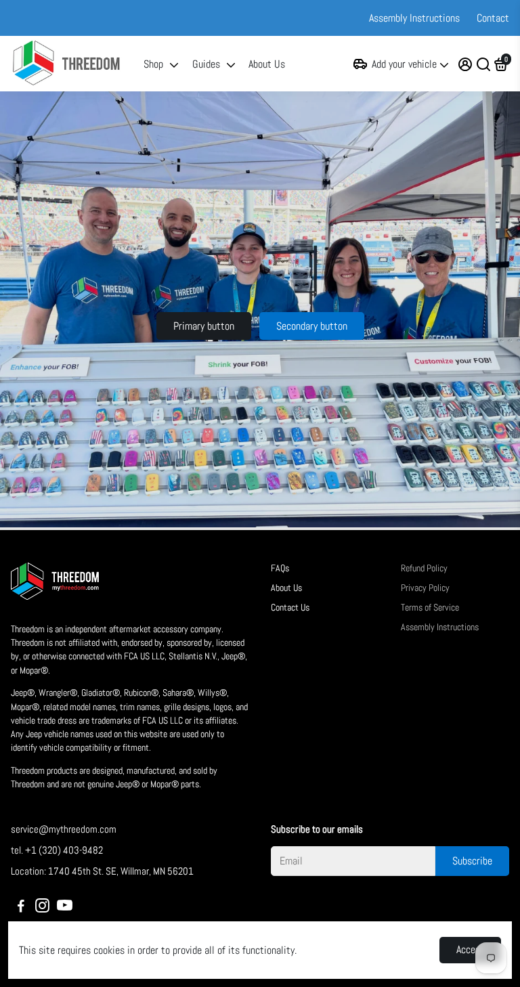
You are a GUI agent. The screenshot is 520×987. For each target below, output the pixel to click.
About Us (266, 64)
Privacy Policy (425, 588)
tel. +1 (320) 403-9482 (57, 849)
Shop (153, 64)
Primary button (203, 326)
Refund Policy (424, 568)
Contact (493, 18)
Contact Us (290, 607)
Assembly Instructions (414, 18)
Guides (206, 64)
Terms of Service (430, 607)
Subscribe (472, 861)
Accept (470, 949)
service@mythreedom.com (63, 828)
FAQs (280, 568)
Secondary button (311, 326)
